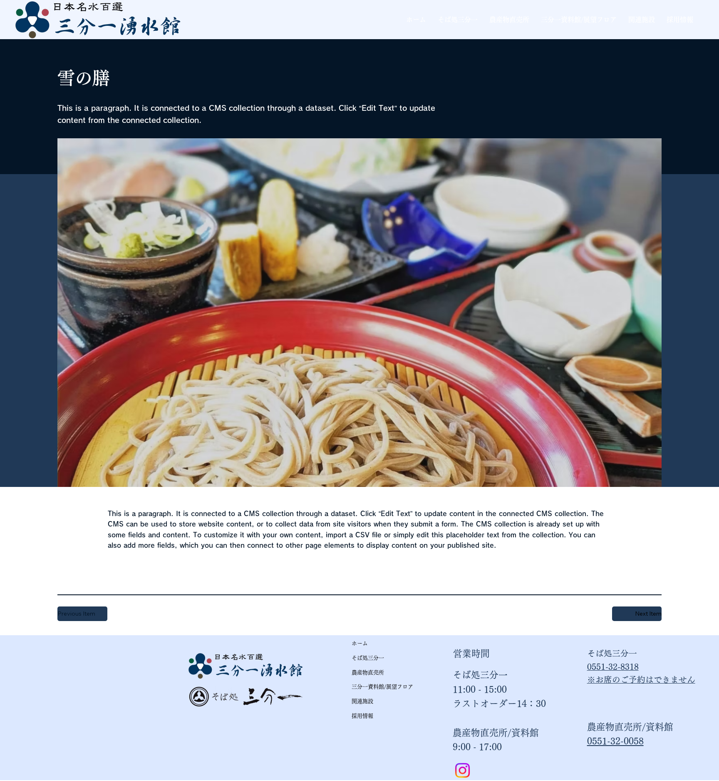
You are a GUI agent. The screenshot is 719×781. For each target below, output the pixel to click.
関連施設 (362, 701)
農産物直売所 (368, 672)
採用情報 (362, 716)
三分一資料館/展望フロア (382, 686)
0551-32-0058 (615, 741)
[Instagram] (462, 770)
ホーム (360, 643)
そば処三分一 (368, 658)
